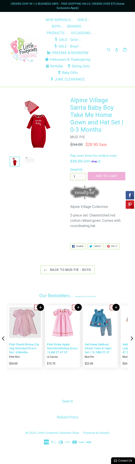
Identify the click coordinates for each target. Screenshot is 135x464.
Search (67, 401)
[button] (40, 307)
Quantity (76, 169)
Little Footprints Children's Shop (58, 433)
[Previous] (3, 338)
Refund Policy (67, 417)
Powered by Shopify (96, 433)
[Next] (131, 338)
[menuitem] (59, 19)
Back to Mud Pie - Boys (70, 270)
